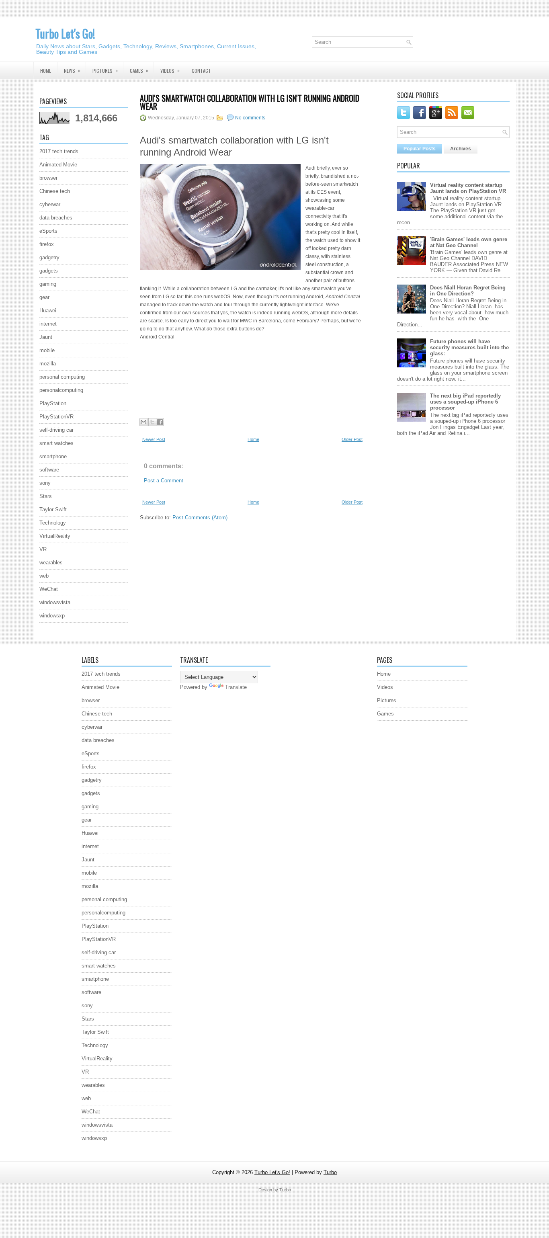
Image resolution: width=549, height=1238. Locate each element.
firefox (46, 244)
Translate (236, 687)
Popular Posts (420, 149)
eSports (48, 231)
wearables (51, 563)
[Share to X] (152, 422)
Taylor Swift (53, 509)
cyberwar (49, 204)
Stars (45, 496)
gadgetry (49, 257)
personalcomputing (61, 390)
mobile (47, 350)
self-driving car (56, 430)
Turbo (330, 1172)
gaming (47, 284)
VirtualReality (54, 536)
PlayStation (52, 403)
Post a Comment (163, 481)
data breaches (55, 218)
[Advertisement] (204, 377)
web (44, 576)
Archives (460, 149)
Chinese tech (54, 191)
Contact (201, 70)
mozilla (47, 364)
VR (43, 549)
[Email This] (143, 422)
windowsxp (52, 616)
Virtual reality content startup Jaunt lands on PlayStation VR (468, 188)
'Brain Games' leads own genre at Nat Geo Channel (468, 242)
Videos (170, 70)
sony (45, 483)
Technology (52, 523)
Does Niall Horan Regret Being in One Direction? (468, 291)
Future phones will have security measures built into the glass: (469, 347)
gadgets (48, 271)
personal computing (62, 377)
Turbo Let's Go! (65, 33)
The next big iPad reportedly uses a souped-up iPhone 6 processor (465, 402)
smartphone (53, 456)
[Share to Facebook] (160, 422)
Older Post (352, 439)
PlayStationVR (56, 417)
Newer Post (153, 439)
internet (48, 324)
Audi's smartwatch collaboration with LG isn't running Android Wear (249, 102)
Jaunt (45, 337)
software (49, 470)
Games (139, 70)
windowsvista (54, 602)
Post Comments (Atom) (199, 517)
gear (44, 297)
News (72, 70)
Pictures (105, 70)
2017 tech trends (58, 151)
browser (48, 178)
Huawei (47, 310)
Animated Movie (58, 165)
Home (45, 70)
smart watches (56, 443)
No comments (250, 118)
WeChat (48, 589)
